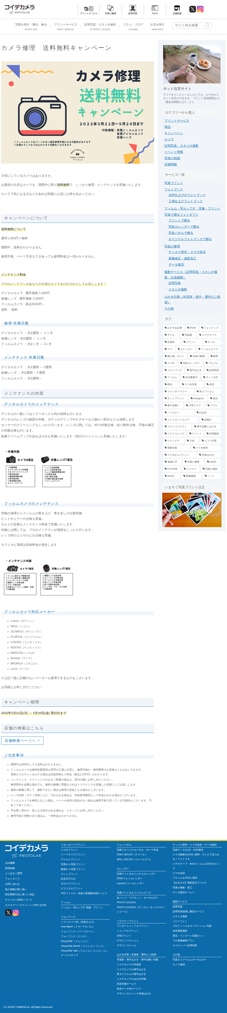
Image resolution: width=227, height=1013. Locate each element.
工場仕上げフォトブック (185, 201)
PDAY (155, 13)
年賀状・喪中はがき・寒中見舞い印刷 (137, 959)
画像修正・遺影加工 (182, 258)
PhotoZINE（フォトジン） (75, 941)
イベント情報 (173, 152)
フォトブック (173, 189)
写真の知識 (172, 158)
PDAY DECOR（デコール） (132, 854)
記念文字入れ (68, 878)
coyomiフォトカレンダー (130, 883)
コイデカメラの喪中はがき (131, 969)
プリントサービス (89, 13)
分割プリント (124, 935)
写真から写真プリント (73, 864)
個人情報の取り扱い (16, 889)
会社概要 (10, 863)
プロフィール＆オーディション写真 (192, 926)
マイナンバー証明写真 (185, 945)
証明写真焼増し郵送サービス (188, 911)
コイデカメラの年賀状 (129, 964)
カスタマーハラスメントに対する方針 (26, 905)
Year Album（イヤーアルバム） (78, 926)
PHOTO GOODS (126, 902)
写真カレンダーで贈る (184, 226)
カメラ (169, 139)
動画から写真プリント (73, 869)
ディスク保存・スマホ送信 (187, 252)
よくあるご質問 (13, 873)
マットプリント (69, 874)
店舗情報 (170, 164)
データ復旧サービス (184, 892)
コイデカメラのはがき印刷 (131, 979)
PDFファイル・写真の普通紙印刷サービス (84, 893)
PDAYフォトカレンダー (130, 878)
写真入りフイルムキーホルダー (190, 959)
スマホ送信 (179, 873)
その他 (169, 308)
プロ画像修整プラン (184, 940)
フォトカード (12, 878)
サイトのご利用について (18, 899)
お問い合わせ (12, 884)
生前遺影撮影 (180, 930)
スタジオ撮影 (177, 289)
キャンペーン (173, 133)
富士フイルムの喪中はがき (131, 974)
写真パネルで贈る (180, 233)
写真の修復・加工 (182, 887)
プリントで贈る (179, 220)
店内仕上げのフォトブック (187, 195)
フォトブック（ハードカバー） (78, 931)
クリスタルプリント (72, 888)
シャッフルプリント (128, 930)
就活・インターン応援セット (188, 935)
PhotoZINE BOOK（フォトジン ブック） (83, 946)
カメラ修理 (179, 964)
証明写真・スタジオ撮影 (181, 145)
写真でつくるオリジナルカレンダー (136, 873)
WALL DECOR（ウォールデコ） (134, 859)
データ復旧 (176, 264)
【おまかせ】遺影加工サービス (190, 882)
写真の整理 (110, 13)
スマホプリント (69, 849)
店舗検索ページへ (20, 740)
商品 (167, 127)
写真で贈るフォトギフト (181, 214)
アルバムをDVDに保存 (185, 877)
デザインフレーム (126, 945)
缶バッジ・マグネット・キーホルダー (137, 897)
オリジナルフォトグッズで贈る (190, 239)
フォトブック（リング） (74, 936)
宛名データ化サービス (129, 988)
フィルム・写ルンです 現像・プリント (192, 208)
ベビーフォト (180, 921)
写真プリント (173, 183)
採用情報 (10, 868)
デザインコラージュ (128, 940)
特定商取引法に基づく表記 (19, 894)
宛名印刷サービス (126, 983)
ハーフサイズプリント (73, 854)
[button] (207, 25)
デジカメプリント (70, 859)
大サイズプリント (70, 883)
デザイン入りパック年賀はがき (134, 993)
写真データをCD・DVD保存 (188, 849)
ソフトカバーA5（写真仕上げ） (78, 922)
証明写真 (132, 13)
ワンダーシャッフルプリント (133, 926)
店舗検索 (177, 13)
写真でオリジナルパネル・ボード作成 (137, 849)
